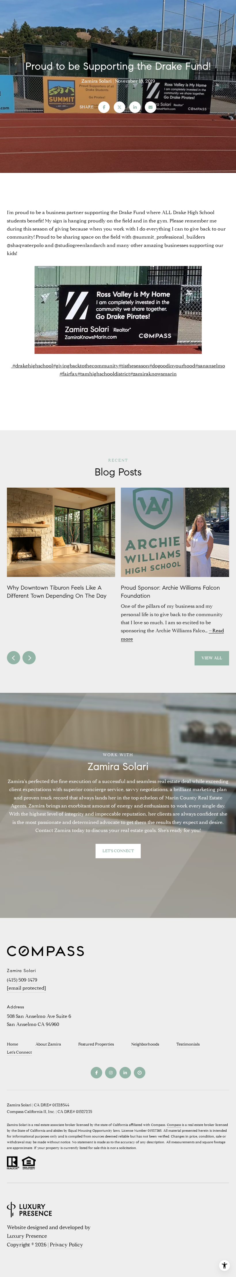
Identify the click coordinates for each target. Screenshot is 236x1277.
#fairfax (68, 374)
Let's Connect (19, 1052)
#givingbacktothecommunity (86, 366)
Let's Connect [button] (118, 850)
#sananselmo (210, 366)
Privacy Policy (66, 1245)
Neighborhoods (145, 1044)
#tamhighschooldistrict (103, 374)
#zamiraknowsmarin (153, 374)
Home (12, 1044)
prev (13, 657)
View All (211, 658)
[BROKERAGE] (139, 1072)
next (29, 657)
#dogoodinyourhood (172, 366)
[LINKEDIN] (125, 1072)
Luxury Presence (27, 1236)
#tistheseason (134, 366)
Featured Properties (96, 1044)
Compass (174, 1125)
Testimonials (188, 1044)
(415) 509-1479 (22, 980)
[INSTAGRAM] (111, 1072)
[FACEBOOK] (96, 1072)
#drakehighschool (32, 366)
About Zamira (48, 1044)
